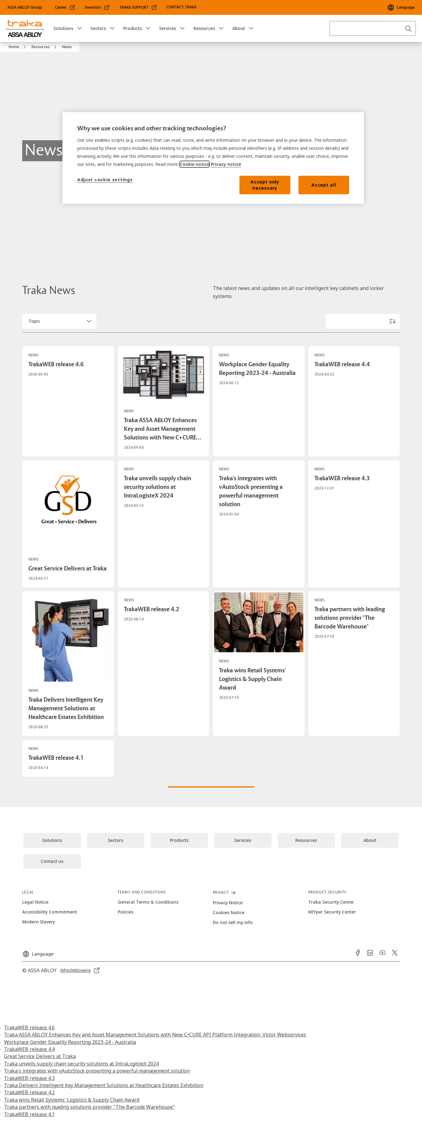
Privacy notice (226, 164)
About (238, 28)
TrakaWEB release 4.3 (29, 1078)
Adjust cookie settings (105, 180)
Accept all (323, 185)
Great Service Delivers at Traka (40, 1056)
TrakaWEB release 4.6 (29, 1027)
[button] (79, 28)
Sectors (98, 28)
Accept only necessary (265, 185)
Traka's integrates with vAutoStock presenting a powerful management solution (97, 1070)
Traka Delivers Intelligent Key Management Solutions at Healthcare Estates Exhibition (103, 1085)
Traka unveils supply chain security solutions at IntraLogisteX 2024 (81, 1063)
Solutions (63, 28)
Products (132, 28)
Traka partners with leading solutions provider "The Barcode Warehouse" (89, 1106)
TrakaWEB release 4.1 (29, 1114)
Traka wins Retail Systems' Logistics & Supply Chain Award (71, 1099)
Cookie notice (194, 164)
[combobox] (372, 28)
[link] (65, 7)
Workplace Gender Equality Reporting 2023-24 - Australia (70, 1042)
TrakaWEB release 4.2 (29, 1092)
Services (167, 28)
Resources (204, 28)
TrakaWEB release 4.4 (29, 1049)
